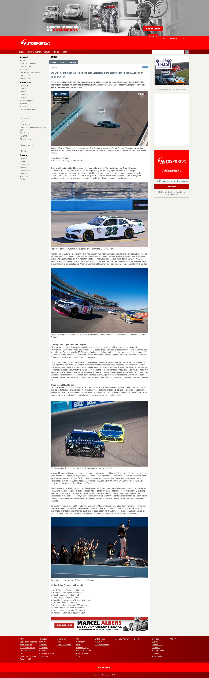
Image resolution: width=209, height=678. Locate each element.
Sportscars (24, 118)
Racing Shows (25, 170)
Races (62, 62)
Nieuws (29, 51)
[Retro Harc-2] (172, 71)
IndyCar (23, 89)
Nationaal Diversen (27, 75)
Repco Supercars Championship (33, 127)
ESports (23, 161)
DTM (22, 121)
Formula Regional (27, 101)
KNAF (22, 60)
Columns (23, 173)
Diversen (23, 158)
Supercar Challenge (28, 63)
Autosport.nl (153, 36)
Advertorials (24, 176)
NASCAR (24, 136)
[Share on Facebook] (143, 67)
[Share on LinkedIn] (147, 67)
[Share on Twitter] (145, 67)
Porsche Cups (25, 124)
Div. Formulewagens (28, 109)
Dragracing (173, 38)
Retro (163, 38)
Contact (64, 51)
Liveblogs (23, 167)
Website (72, 62)
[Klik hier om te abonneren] (171, 165)
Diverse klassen (26, 139)
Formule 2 (24, 92)
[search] (187, 52)
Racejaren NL (25, 78)
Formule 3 (24, 98)
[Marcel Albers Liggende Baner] (99, 624)
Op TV (22, 179)
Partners (55, 51)
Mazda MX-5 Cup (27, 69)
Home (21, 51)
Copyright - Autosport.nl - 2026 (104, 675)
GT (21, 115)
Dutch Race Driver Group (30, 72)
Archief (47, 51)
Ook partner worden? (180, 90)
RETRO (23, 151)
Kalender (38, 51)
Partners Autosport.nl (164, 90)
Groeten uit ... (25, 164)
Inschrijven (172, 187)
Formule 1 (24, 86)
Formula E (24, 95)
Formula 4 (24, 106)
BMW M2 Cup (25, 66)
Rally (184, 38)
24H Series (24, 133)
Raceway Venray (27, 145)
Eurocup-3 (24, 104)
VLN (21, 130)
